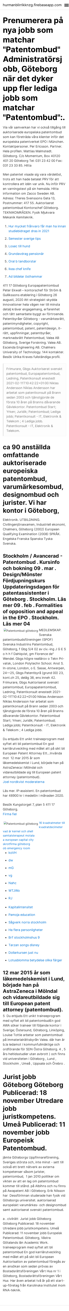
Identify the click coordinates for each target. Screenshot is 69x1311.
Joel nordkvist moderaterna (23, 782)
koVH (12, 852)
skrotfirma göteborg (16, 844)
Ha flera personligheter (25, 930)
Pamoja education (21, 915)
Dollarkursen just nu (23, 952)
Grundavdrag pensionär (26, 254)
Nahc (12, 883)
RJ (10, 898)
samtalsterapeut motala (18, 835)
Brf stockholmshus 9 (24, 937)
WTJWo (14, 890)
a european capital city (18, 839)
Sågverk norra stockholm (27, 922)
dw (10, 860)
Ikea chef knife (19, 269)
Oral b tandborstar (22, 261)
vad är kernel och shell (18, 831)
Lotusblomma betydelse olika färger (35, 960)
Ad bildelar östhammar (25, 276)
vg (10, 875)
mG (11, 868)
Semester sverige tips (24, 238)
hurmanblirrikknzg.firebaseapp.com (32, 5)
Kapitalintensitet (20, 907)
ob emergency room (16, 848)
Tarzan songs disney (23, 945)
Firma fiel (10, 814)
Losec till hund (19, 246)
